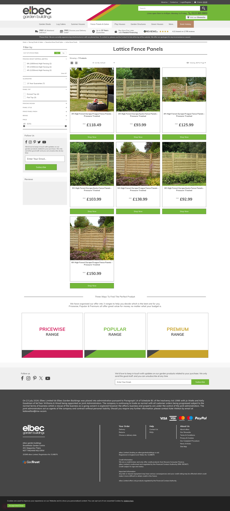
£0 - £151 (27, 124)
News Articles (185, 444)
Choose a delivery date (127, 435)
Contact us (174, 2)
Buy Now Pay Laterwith (128, 31)
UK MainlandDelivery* (46, 31)
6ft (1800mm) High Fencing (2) (39, 63)
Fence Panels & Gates (99, 24)
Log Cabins (61, 24)
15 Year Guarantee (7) (36, 83)
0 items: (202, 2)
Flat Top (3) (31, 97)
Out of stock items (30, 53)
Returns (122, 432)
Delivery (122, 429)
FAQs (152, 432)
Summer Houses (78, 24)
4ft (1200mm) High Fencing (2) (39, 70)
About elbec (184, 429)
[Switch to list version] (76, 63)
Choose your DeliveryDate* (75, 31)
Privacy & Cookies (187, 438)
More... (171, 24)
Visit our (197, 17)
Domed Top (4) (33, 94)
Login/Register (185, 2)
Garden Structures (138, 24)
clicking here (128, 501)
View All (63, 73)
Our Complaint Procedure (189, 441)
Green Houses (157, 24)
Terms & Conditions (187, 435)
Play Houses (120, 24)
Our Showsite (185, 432)
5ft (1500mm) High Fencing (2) (39, 67)
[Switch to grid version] (72, 63)
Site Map (183, 446)
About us (164, 2)
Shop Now (92, 137)
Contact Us (154, 429)
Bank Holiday (185, 24)
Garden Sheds (45, 24)
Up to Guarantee (102, 31)
